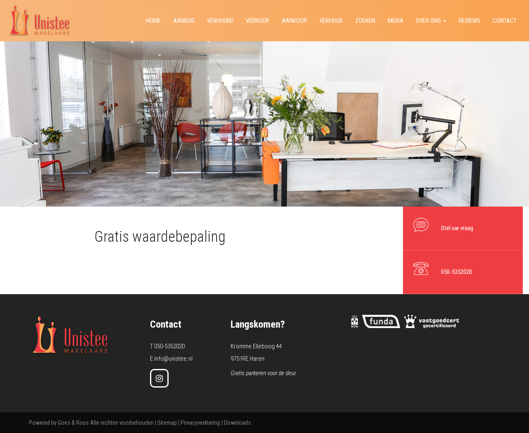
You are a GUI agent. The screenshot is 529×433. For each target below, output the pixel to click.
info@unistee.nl (173, 358)
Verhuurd (220, 20)
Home (153, 20)
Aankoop (294, 20)
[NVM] (354, 321)
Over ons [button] (429, 20)
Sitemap (167, 422)
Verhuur (331, 20)
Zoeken (365, 20)
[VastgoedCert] (431, 321)
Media (395, 20)
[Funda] (381, 321)
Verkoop (257, 20)
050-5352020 (169, 346)
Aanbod (184, 20)
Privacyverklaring (200, 422)
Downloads (237, 422)
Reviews (469, 20)
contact (505, 20)
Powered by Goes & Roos (59, 422)
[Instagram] (159, 378)
